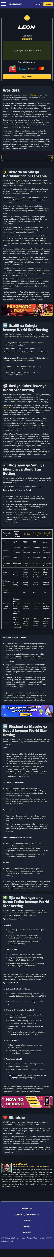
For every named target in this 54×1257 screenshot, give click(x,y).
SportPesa (37, 534)
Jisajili (48, 4)
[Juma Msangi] (7, 1168)
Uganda (27, 1220)
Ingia (38, 4)
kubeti (5, 407)
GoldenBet (47, 534)
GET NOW (27, 76)
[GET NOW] (27, 27)
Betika (27, 534)
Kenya (27, 1226)
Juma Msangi (20, 1163)
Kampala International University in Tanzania (34, 1166)
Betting (14, 180)
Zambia (27, 1232)
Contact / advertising (26, 1214)
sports (25, 626)
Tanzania (27, 1208)
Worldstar (34, 95)
